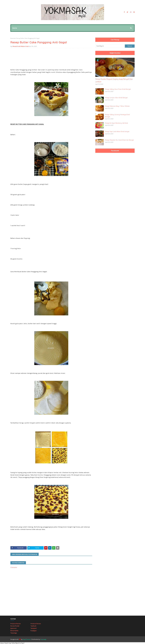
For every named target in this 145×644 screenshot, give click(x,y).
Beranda (12, 38)
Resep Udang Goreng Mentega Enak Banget (117, 116)
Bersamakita (14, 630)
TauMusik (33, 626)
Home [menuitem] (14, 28)
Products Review (15, 623)
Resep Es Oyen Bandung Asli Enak (116, 123)
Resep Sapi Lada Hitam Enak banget (117, 131)
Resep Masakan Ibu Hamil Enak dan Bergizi (119, 140)
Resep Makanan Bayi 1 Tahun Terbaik (117, 106)
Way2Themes (27, 639)
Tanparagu (13, 633)
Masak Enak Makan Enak (21, 46)
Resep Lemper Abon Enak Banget (116, 97)
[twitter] (127, 12)
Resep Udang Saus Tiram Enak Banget (118, 89)
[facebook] (124, 12)
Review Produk (14, 626)
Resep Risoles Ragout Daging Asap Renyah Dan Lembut (114, 80)
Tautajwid (34, 628)
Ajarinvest (13, 628)
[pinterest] (134, 12)
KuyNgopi (34, 630)
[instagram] (131, 12)
